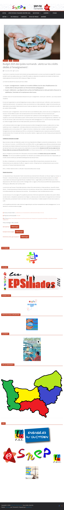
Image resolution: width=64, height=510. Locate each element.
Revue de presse (33, 16)
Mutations (36, 13)
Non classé (16, 60)
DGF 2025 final (6, 226)
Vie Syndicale (14, 16)
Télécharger (14, 227)
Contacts (24, 16)
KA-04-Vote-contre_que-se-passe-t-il (11, 236)
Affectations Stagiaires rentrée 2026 (19, 13)
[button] (40, 13)
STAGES (55, 13)
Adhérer (43, 16)
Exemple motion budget (8, 231)
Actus (4, 13)
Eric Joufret (16, 70)
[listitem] (10, 394)
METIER (4, 16)
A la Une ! (5, 60)
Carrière (46, 13)
